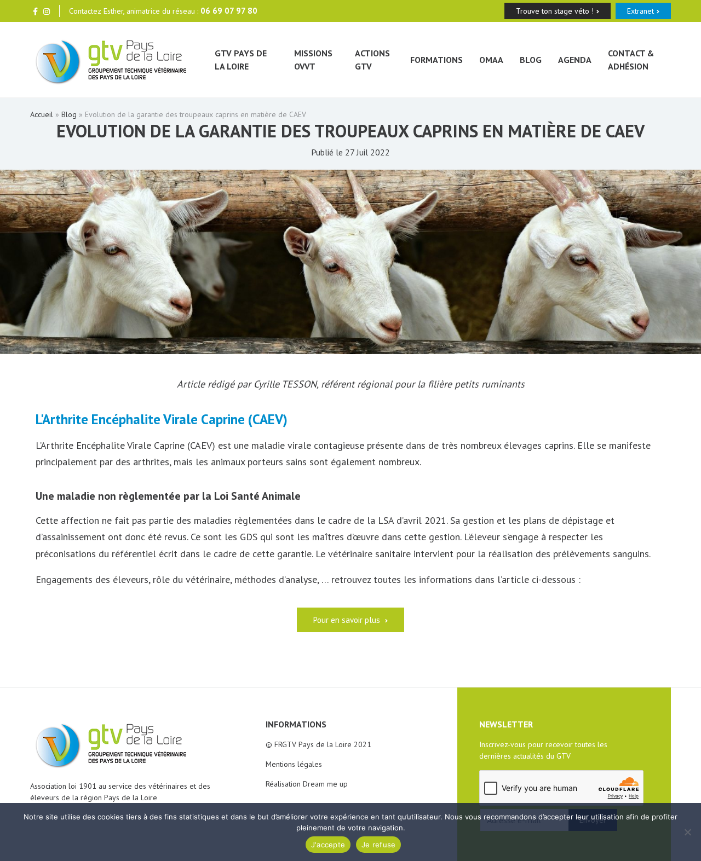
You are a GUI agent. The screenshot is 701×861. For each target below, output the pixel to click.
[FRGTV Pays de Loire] (111, 60)
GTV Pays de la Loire (241, 60)
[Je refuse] (687, 832)
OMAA (491, 59)
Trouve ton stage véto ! (555, 11)
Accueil (41, 114)
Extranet (640, 11)
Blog (531, 59)
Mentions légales (294, 764)
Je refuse (378, 844)
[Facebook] (35, 10)
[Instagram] (46, 10)
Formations (436, 59)
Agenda (574, 59)
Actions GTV (372, 60)
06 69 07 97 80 (228, 10)
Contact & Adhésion (631, 60)
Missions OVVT (313, 60)
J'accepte (328, 844)
